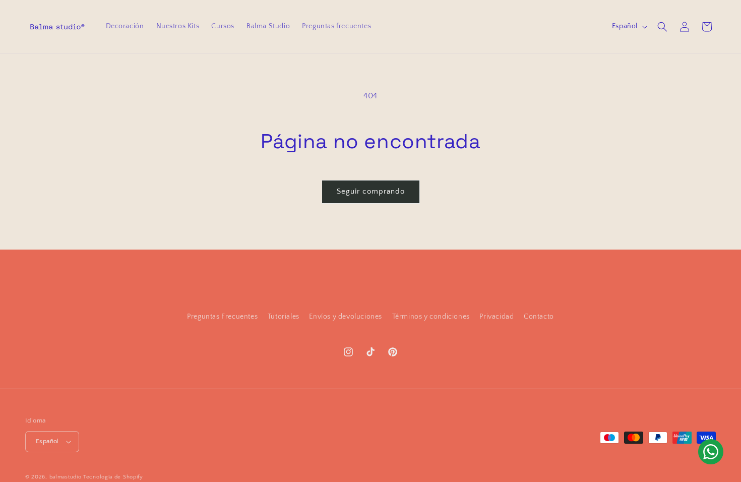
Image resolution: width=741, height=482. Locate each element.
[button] (662, 27)
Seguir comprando (371, 191)
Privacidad (496, 317)
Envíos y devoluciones (345, 317)
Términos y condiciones (431, 317)
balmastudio (65, 477)
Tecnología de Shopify (113, 477)
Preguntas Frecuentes (222, 317)
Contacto (539, 317)
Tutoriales (283, 317)
